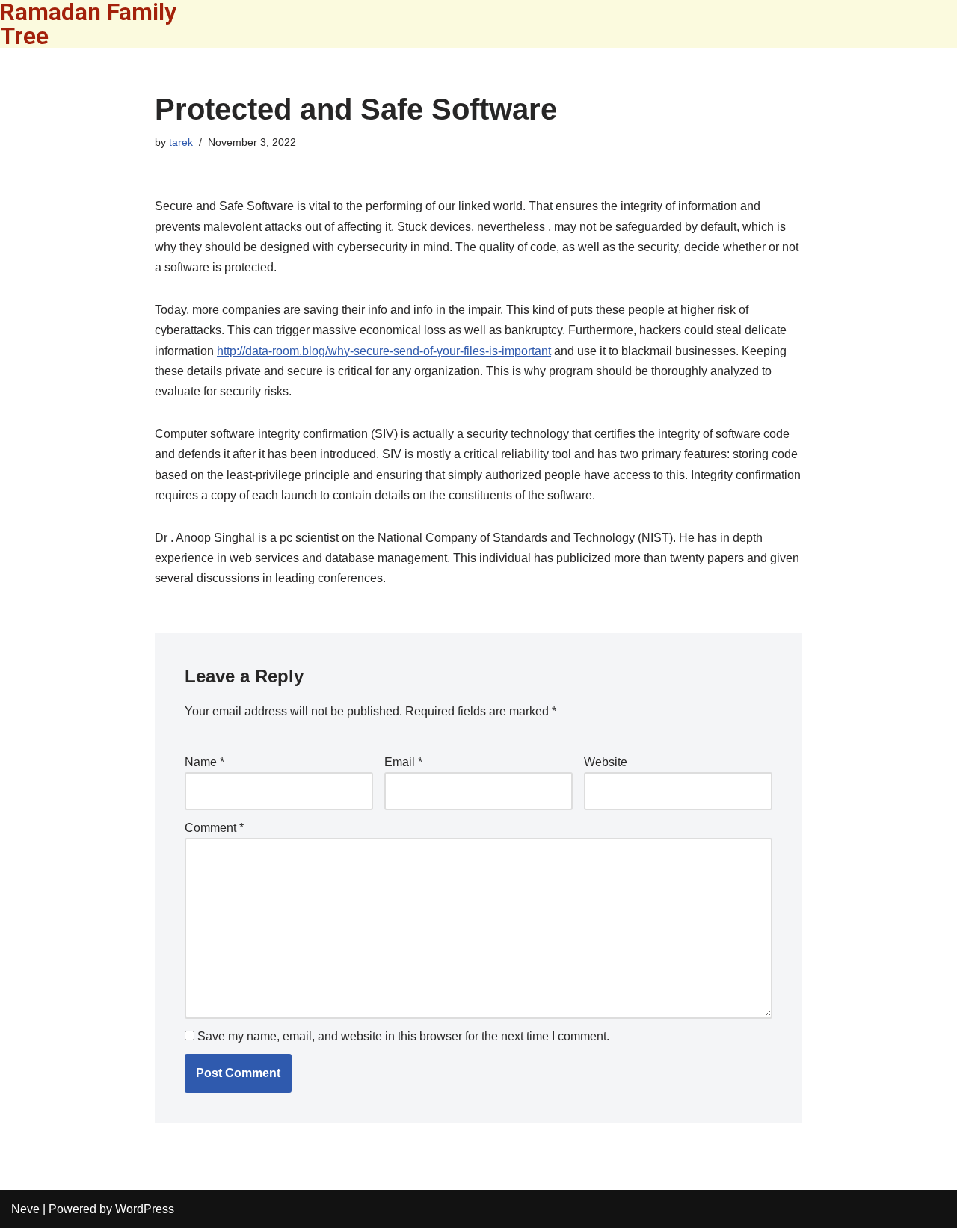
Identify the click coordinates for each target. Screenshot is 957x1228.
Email (403, 762)
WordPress (144, 1209)
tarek (181, 142)
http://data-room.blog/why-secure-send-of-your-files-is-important (384, 351)
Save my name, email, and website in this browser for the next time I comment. (403, 1036)
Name (204, 762)
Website (605, 762)
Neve (25, 1209)
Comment (214, 827)
